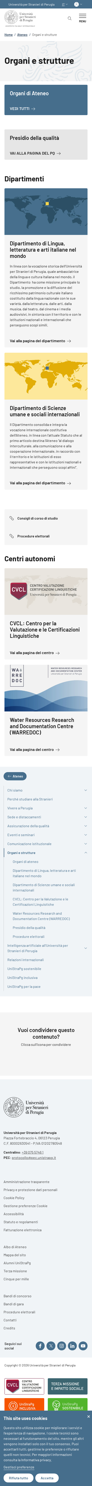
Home (8, 35)
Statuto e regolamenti (21, 1222)
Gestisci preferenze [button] (19, 1467)
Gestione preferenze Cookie (26, 1206)
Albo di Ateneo (15, 1247)
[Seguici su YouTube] (83, 1345)
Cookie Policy (14, 1198)
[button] (65, 4)
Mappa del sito (15, 1255)
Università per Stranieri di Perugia (31, 4)
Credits (9, 1328)
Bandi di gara (14, 1304)
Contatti (10, 1320)
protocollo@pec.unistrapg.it (34, 1157)
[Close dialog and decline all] (88, 1413)
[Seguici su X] (50, 1345)
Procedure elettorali (19, 1312)
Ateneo (22, 35)
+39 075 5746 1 (33, 1152)
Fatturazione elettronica (23, 1230)
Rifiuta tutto (18, 1478)
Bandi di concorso (17, 1296)
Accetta (47, 1478)
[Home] (21, 18)
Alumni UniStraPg (17, 1263)
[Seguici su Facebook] (40, 1345)
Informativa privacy (36, 1460)
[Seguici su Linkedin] (72, 1345)
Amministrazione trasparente (27, 1181)
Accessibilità (14, 1214)
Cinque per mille (16, 1279)
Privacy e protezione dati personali (30, 1190)
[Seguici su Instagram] (61, 1345)
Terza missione (15, 1271)
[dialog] (46, 1448)
